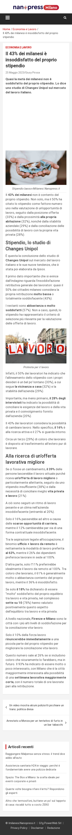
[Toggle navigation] (7, 17)
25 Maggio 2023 (15, 72)
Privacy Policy (19, 828)
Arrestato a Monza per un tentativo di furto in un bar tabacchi (34, 722)
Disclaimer (37, 828)
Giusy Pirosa (32, 72)
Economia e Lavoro (19, 47)
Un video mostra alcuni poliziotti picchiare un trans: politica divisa (36, 707)
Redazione (53, 828)
